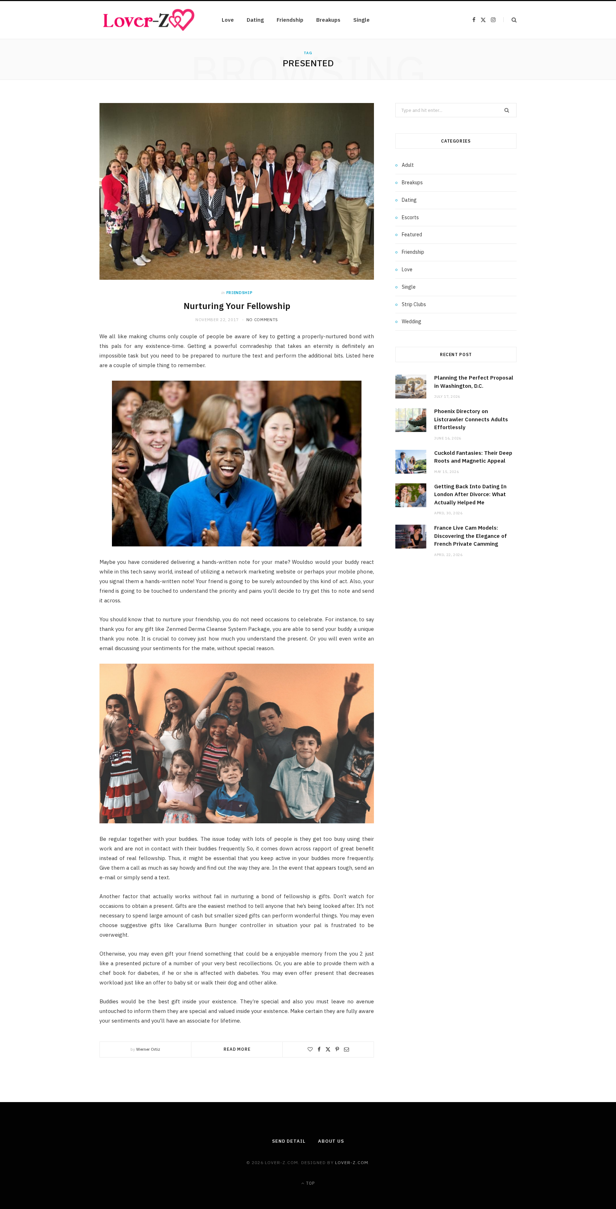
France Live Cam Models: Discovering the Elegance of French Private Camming (470, 535)
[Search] (510, 19)
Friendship (290, 19)
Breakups (328, 19)
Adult (408, 165)
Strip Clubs (414, 304)
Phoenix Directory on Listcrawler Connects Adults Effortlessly (471, 419)
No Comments (262, 319)
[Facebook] (319, 1049)
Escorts (410, 217)
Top (310, 1183)
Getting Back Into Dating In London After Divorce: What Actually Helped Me (470, 494)
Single (361, 19)
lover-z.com (351, 1162)
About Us (331, 1141)
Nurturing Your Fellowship (237, 306)
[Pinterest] (337, 1049)
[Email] (346, 1049)
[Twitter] (327, 1049)
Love (228, 19)
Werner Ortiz (148, 1049)
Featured (412, 234)
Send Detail (289, 1141)
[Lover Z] (149, 20)
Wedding (411, 321)
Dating (255, 19)
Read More (237, 1049)
